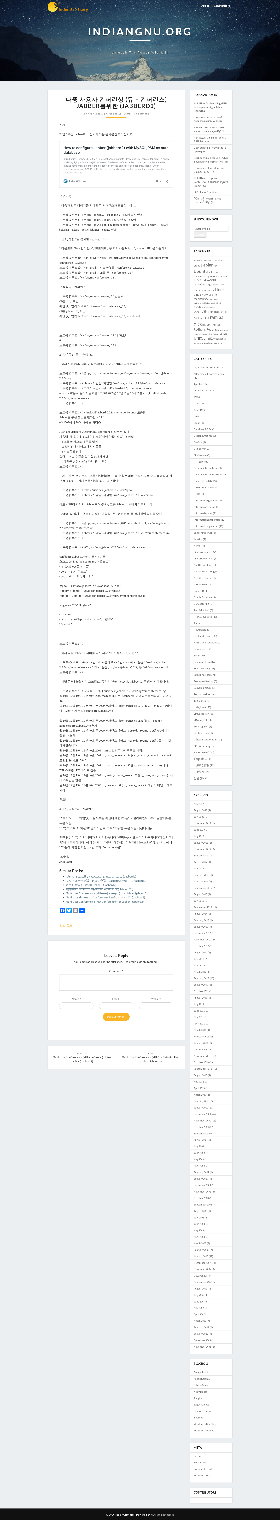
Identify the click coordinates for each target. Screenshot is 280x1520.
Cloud (197, 422)
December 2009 (202, 1114)
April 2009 (199, 1165)
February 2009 (201, 1172)
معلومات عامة (206, 746)
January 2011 (201, 1043)
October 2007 (201, 1275)
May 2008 (199, 1230)
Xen (215, 343)
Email (116, 999)
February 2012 (201, 978)
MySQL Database (208, 303)
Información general (205, 500)
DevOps (198, 442)
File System (200, 455)
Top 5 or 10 (200, 700)
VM (195, 343)
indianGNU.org (202, 284)
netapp (198, 307)
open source (214, 311)
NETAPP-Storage (203, 578)
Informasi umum (203, 513)
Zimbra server (201, 733)
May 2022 (199, 803)
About (205, 5)
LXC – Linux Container (206, 192)
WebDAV (209, 343)
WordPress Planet (204, 1430)
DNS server (200, 448)
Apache (196, 260)
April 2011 (199, 1023)
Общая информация (205, 739)
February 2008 (201, 1249)
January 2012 (201, 984)
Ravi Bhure (207, 324)
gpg (208, 277)
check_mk (203, 260)
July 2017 (199, 868)
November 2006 (202, 1346)
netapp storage (209, 307)
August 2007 (200, 1288)
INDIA (197, 280)
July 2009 (199, 1146)
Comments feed (203, 1469)
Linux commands (203, 552)
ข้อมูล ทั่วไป (200, 758)
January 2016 (201, 881)
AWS (196, 397)
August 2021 (200, 810)
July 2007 (199, 1295)
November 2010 (202, 1056)
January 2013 (201, 926)
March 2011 (200, 1030)
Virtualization (219, 338)
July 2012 (199, 959)
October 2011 (201, 991)
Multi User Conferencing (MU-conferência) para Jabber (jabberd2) (151, 1057)
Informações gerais (205, 507)
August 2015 (200, 894)
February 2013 (201, 920)
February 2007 (201, 1327)
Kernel (216, 285)
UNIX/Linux (203, 338)
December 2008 (202, 1185)
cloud (197, 265)
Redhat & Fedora (205, 329)
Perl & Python (201, 610)
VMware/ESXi (201, 720)
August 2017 (200, 862)
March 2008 (200, 1243)
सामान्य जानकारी (201, 752)
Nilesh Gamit (201, 1385)
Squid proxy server (204, 674)
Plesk (197, 623)
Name (76, 999)
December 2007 (202, 1262)
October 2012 (201, 946)
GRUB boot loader (204, 487)
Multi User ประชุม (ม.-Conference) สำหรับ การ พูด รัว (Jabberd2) (105, 897)
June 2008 (199, 1223)
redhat (216, 324)
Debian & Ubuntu (203, 435)
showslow (220, 330)
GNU (204, 277)
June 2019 (199, 829)
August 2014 (200, 913)
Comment (116, 971)
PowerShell (200, 629)
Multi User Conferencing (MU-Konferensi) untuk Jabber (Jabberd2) (82, 1057)
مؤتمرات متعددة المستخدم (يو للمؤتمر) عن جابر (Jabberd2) (101, 876)
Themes (198, 1417)
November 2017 (202, 849)
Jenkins (198, 539)
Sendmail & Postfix (204, 662)
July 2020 (199, 816)
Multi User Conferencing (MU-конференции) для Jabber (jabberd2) (107, 893)
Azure (197, 403)
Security (198, 655)
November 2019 (202, 823)
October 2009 (201, 1127)
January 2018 (201, 842)
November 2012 (202, 939)
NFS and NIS (200, 584)
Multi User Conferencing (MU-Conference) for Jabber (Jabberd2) (105, 901)
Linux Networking (205, 295)
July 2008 (199, 1217)
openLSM (201, 311)
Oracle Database (203, 597)
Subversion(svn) (213, 334)
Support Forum (202, 1411)
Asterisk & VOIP (202, 390)
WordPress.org (202, 1475)
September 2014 (203, 907)
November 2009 (202, 1120)
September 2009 (203, 1133)
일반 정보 (65, 925)
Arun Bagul (95, 113)
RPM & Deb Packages (205, 642)
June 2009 (199, 1152)
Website (156, 999)
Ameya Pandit (201, 1372)
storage (204, 334)
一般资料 (199, 771)
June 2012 (199, 965)
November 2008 (202, 1191)
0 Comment (141, 113)
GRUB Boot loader (218, 276)
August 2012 (200, 952)
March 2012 (200, 972)
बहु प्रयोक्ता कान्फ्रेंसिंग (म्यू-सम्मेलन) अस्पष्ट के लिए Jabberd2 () (99, 889)
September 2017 (203, 855)
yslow (220, 343)
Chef (196, 416)
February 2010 (201, 1101)
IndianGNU (209, 280)
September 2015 (203, 888)
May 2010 (199, 1081)
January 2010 (201, 1107)
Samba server (201, 649)
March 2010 (200, 1094)
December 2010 (202, 1049)
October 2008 (201, 1198)
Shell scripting (202, 668)
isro (212, 285)
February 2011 (201, 1036)
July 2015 (199, 900)
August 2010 (200, 1075)
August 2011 (200, 997)
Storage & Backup (203, 681)
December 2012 (202, 933)
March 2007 (200, 1320)
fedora (211, 272)
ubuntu (223, 333)
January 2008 (201, 1256)
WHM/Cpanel (201, 726)
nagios (217, 302)
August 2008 (200, 1211)
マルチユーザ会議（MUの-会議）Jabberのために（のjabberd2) (106, 881)
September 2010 (203, 1068)
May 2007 (199, 1307)
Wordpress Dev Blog (205, 1424)
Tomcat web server (204, 694)
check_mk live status (214, 260)
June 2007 (199, 1301)
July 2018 (199, 836)
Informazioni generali (206, 526)
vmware (201, 343)
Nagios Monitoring (204, 571)
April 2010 (199, 1088)
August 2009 (200, 1139)
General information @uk (208, 474)
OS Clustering (201, 603)
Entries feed (200, 1462)
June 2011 (199, 1010)
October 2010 (201, 1062)
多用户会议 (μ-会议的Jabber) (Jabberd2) (91, 885)
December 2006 (202, 1340)
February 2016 (201, 875)
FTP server (200, 461)
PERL (207, 318)
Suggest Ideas (201, 1404)
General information (205, 468)
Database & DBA (203, 429)
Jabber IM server (203, 532)
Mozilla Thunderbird (214, 299)
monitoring (200, 299)
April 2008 (199, 1236)
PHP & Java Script (204, 616)
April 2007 (199, 1314)
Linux (219, 289)
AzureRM (199, 410)
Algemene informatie (206, 367)
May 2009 (199, 1159)
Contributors (222, 5)
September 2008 (203, 1204)
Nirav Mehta (200, 1391)
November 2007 (202, 1269)
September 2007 (203, 1282)
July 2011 (199, 1004)
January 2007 (201, 1333)
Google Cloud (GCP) (205, 481)
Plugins (198, 1398)
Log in (197, 1456)
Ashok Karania (202, 1378)
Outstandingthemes (162, 1514)
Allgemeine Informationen (209, 373)
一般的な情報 (201, 765)
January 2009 (201, 1178)
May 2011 (199, 1017)
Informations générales (207, 519)
